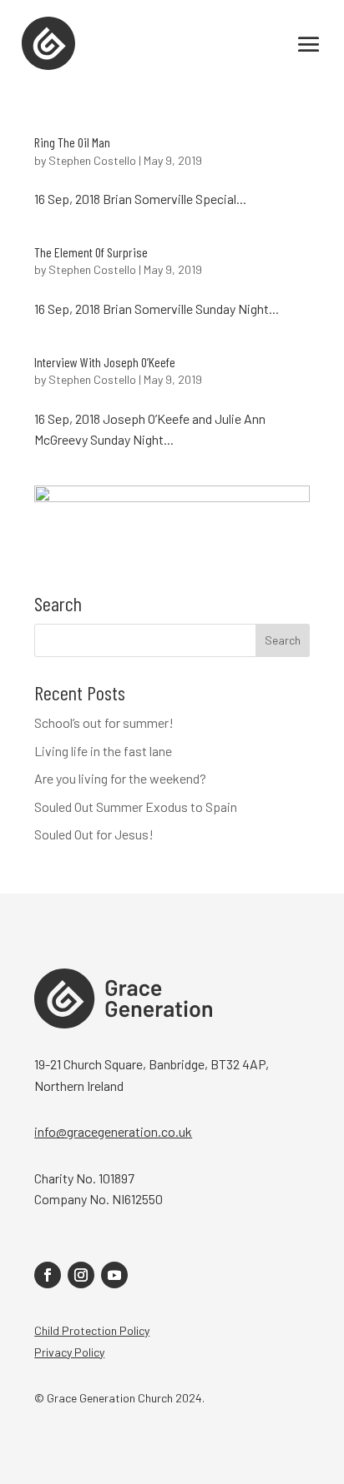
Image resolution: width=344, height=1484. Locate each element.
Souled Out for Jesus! (94, 834)
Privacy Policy (69, 1352)
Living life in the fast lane (103, 751)
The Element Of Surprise (91, 252)
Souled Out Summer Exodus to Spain (135, 806)
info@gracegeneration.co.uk (113, 1131)
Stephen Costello (92, 160)
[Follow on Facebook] (47, 1275)
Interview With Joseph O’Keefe (104, 362)
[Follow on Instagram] (81, 1275)
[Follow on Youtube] (114, 1275)
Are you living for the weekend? (120, 778)
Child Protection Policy (91, 1330)
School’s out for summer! (104, 722)
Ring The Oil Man (72, 142)
